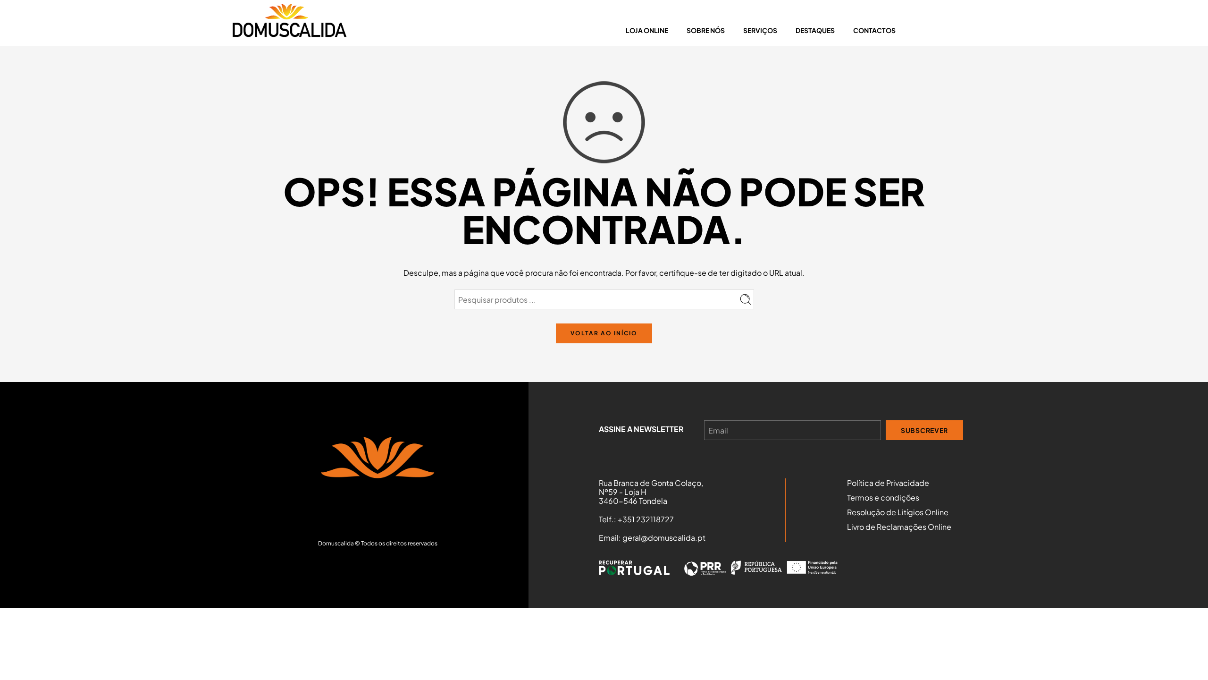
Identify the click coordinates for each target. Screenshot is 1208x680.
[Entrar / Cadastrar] (923, 30)
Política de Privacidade (888, 483)
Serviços (760, 30)
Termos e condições (883, 497)
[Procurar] (973, 30)
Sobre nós (706, 30)
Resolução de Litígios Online (897, 512)
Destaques (815, 30)
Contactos (874, 30)
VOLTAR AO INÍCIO (604, 333)
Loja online (647, 30)
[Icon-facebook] (377, 510)
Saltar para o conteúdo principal (66, 9)
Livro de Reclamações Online (899, 527)
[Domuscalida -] (289, 23)
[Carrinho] (941, 30)
